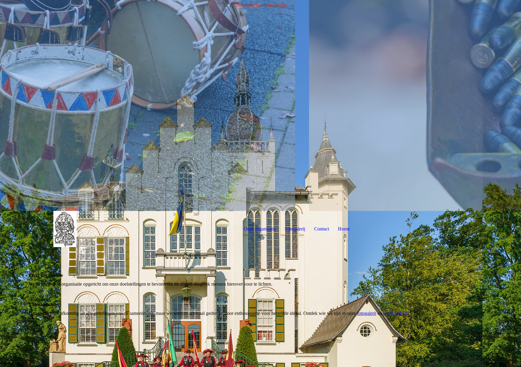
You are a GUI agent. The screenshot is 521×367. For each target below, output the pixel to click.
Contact (321, 228)
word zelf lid (395, 313)
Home (344, 228)
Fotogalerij (295, 228)
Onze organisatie (260, 228)
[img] (260, 105)
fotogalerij (366, 313)
